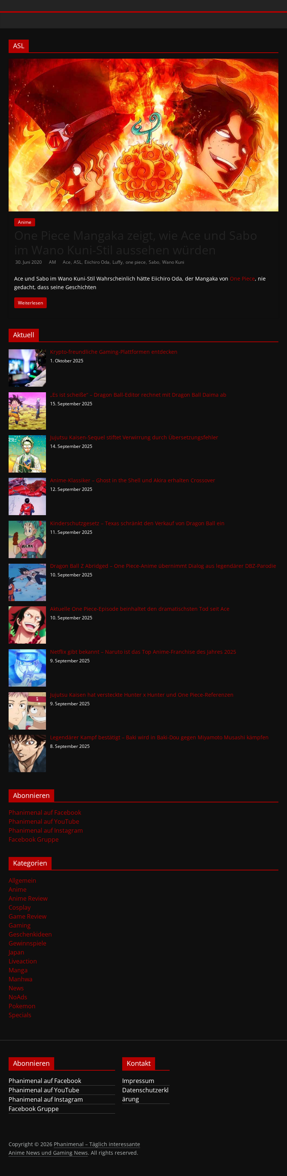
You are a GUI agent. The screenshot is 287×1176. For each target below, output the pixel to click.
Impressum (138, 1081)
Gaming (20, 925)
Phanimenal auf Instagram (46, 830)
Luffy (117, 262)
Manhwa (21, 979)
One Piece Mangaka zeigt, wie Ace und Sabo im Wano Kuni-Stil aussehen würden (135, 242)
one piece (136, 262)
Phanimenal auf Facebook (45, 812)
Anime (24, 222)
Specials (20, 1015)
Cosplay (20, 907)
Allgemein (22, 880)
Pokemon (22, 1006)
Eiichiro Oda (96, 262)
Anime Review (28, 898)
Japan (16, 952)
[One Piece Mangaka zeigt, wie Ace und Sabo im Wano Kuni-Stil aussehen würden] (143, 63)
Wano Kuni (173, 262)
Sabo (154, 262)
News (16, 988)
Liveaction (23, 961)
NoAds (18, 997)
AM (53, 262)
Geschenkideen (30, 934)
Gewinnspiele (27, 943)
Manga (18, 970)
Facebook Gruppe (34, 839)
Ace (67, 262)
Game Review (27, 916)
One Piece (242, 278)
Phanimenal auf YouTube (44, 821)
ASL (77, 262)
